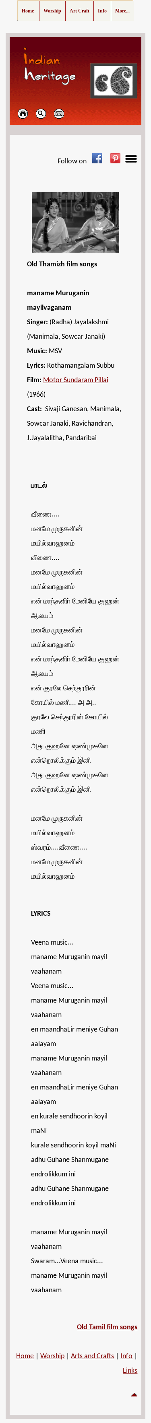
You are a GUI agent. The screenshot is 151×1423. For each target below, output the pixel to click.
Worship (52, 1356)
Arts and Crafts (92, 1356)
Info (126, 1356)
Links (130, 1371)
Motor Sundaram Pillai (75, 380)
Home (25, 1356)
